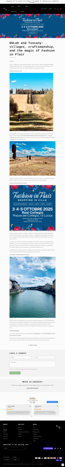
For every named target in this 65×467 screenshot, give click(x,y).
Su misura (20, 429)
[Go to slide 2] (32, 416)
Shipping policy (36, 432)
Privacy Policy (36, 429)
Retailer (20, 436)
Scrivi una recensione (52, 402)
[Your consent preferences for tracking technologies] (63, 465)
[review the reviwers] (30, 406)
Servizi (19, 427)
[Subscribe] (24, 448)
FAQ (34, 427)
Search (34, 440)
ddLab (7, 464)
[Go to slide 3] (33, 416)
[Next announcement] (61, 2)
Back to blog (33, 345)
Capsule (5, 429)
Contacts (5, 438)
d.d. (4, 427)
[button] (55, 8)
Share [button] (12, 61)
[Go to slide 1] (31, 416)
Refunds (35, 434)
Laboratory (5, 434)
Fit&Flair (20, 434)
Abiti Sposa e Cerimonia (23, 432)
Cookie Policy (36, 438)
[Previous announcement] (3, 2)
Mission (4, 432)
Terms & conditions (37, 436)
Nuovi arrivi (5, 436)
